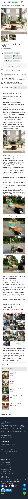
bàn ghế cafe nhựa (8, 53)
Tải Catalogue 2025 (5, 471)
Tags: (2, 53)
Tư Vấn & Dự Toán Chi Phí (7, 456)
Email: (2, 438)
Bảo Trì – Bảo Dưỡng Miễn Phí (7, 449)
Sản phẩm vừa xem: (6, 414)
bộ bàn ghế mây (8, 58)
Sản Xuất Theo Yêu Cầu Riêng (8, 444)
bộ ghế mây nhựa (8, 60)
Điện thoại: (3, 435)
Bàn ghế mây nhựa (18, 55)
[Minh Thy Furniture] (11, 1)
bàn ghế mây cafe (8, 55)
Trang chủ (3, 5)
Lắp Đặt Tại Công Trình (6, 453)
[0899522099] (24, 493)
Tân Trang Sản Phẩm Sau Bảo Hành (9, 451)
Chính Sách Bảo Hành (6, 462)
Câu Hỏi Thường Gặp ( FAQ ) (7, 473)
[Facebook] (24, 485)
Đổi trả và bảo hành (5, 464)
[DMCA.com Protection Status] (4, 493)
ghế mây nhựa (17, 60)
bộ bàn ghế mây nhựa (17, 58)
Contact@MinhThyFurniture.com (11, 438)
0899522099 (9, 435)
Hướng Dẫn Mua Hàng (6, 467)
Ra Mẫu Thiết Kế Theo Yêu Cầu (8, 447)
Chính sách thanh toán (6, 469)
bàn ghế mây (17, 53)
